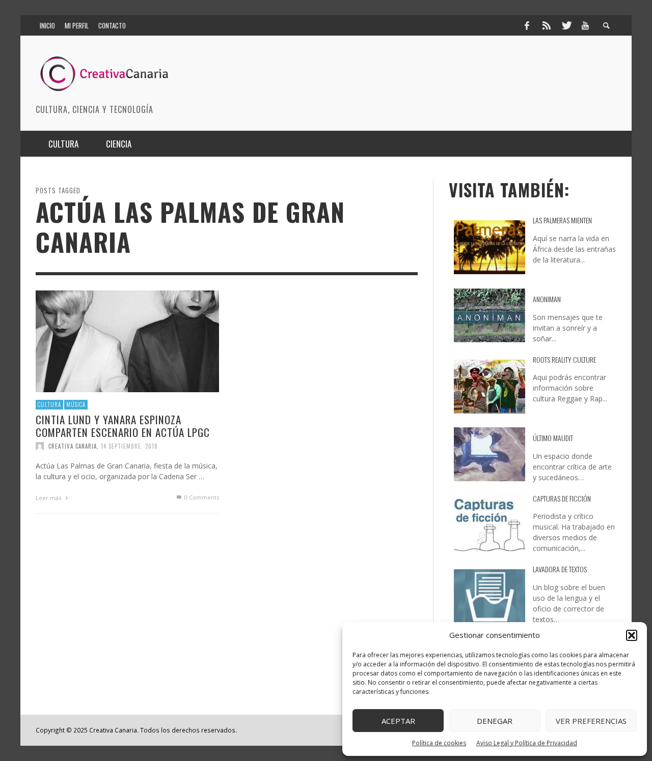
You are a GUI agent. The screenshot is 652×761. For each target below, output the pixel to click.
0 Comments (201, 497)
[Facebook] (526, 25)
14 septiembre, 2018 (129, 446)
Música (76, 404)
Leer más (49, 497)
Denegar (494, 721)
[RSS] (546, 25)
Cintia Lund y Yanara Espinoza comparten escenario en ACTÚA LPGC (123, 425)
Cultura (49, 404)
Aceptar (398, 721)
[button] (632, 635)
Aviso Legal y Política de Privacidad (526, 743)
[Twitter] (566, 25)
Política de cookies (439, 743)
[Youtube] (585, 25)
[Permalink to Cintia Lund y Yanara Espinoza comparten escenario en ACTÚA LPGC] (127, 340)
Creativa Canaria (72, 446)
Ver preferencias (591, 721)
